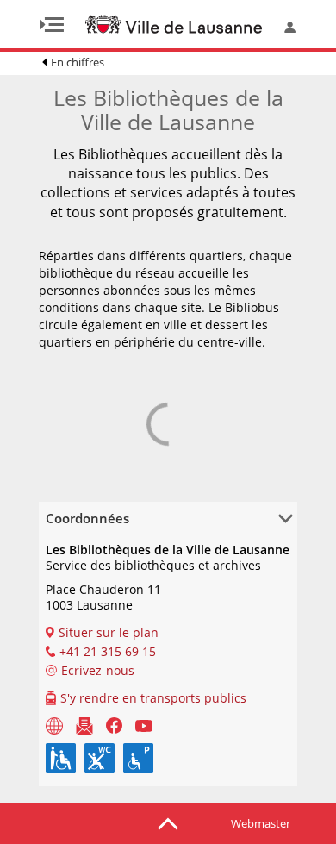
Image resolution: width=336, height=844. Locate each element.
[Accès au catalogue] (54, 725)
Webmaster (260, 823)
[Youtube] (143, 725)
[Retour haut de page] (168, 822)
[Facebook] (114, 725)
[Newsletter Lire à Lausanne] (84, 725)
